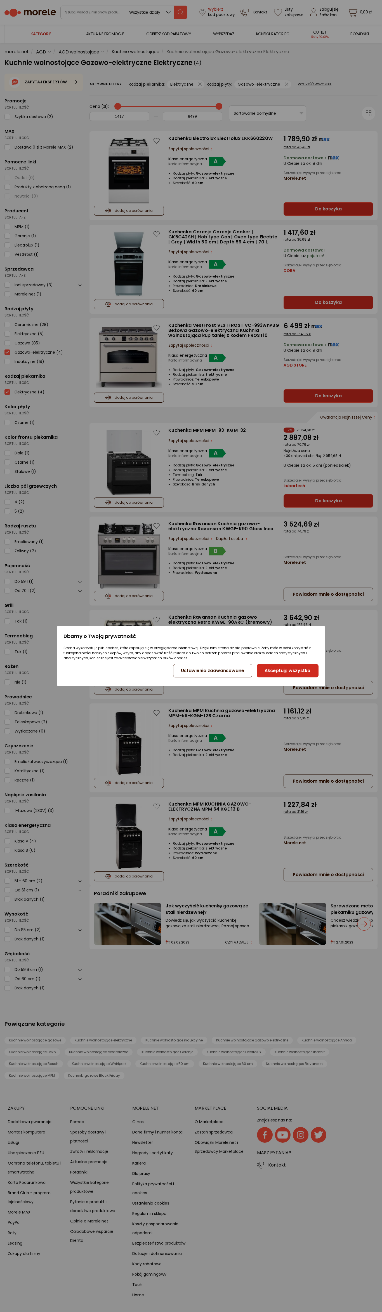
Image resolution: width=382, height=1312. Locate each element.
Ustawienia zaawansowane (212, 670)
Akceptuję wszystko (287, 670)
